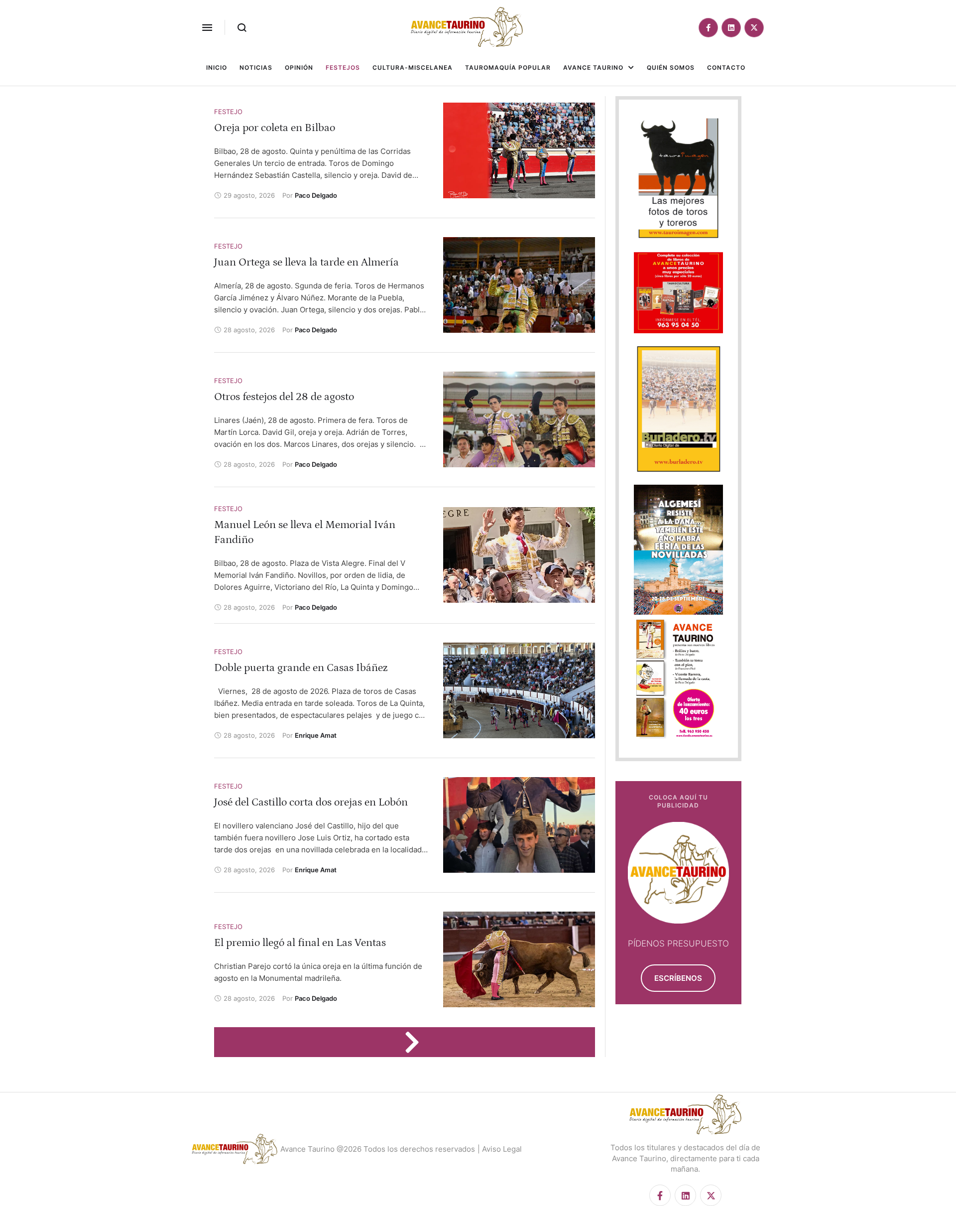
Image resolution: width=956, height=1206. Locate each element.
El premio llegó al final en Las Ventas (300, 943)
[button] (207, 27)
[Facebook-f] (708, 27)
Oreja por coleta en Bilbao (274, 128)
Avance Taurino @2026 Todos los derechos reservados (377, 1149)
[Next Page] (416, 1042)
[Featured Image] (519, 150)
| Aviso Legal (500, 1149)
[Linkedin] (731, 27)
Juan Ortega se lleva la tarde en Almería (306, 262)
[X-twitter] (754, 27)
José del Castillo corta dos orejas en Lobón (311, 802)
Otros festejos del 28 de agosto (284, 397)
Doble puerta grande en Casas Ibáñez (301, 668)
